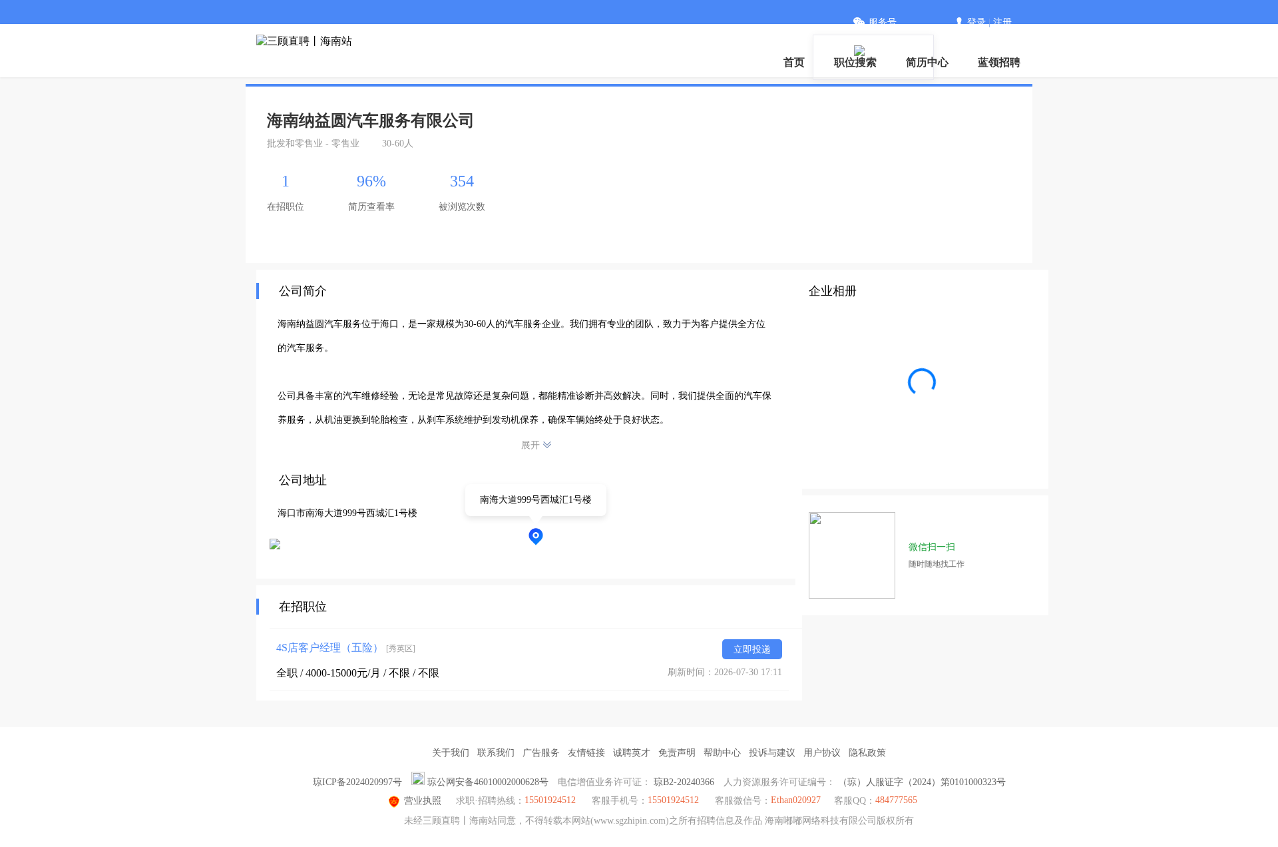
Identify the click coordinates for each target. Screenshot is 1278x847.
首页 (794, 62)
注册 (1002, 22)
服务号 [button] (883, 22)
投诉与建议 (772, 753)
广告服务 (541, 753)
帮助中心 (722, 753)
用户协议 (822, 753)
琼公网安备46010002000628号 (487, 782)
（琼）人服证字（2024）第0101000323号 (922, 782)
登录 (976, 22)
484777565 (896, 800)
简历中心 (927, 62)
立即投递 (752, 650)
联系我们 (496, 753)
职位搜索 (855, 62)
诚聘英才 (631, 753)
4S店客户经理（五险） (345, 647)
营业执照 (422, 801)
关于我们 (450, 753)
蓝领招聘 (999, 62)
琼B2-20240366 (684, 782)
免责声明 (677, 753)
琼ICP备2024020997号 (357, 782)
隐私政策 (867, 753)
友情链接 (586, 753)
